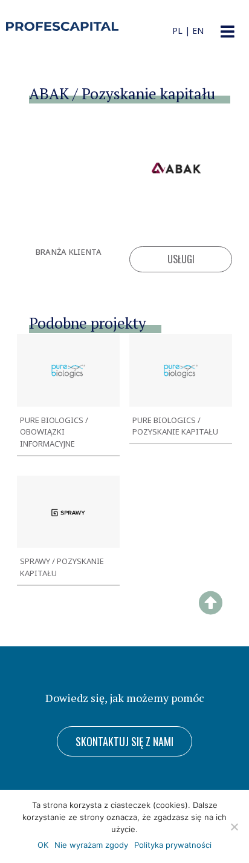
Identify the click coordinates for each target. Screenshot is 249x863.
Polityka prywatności (173, 845)
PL (177, 30)
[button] (227, 31)
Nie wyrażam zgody (91, 845)
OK (42, 845)
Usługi (181, 259)
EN (198, 30)
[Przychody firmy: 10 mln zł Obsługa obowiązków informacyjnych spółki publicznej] (68, 370)
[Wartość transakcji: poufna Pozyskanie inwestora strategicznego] (68, 512)
